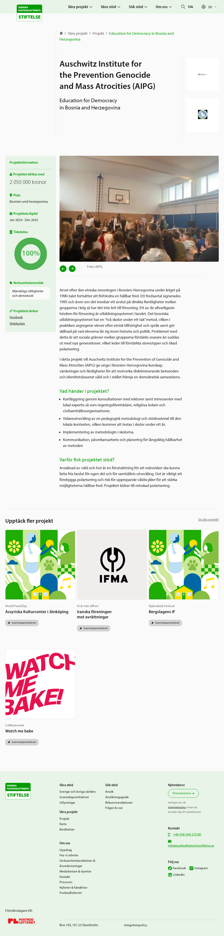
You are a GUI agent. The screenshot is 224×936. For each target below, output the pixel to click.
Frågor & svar (114, 808)
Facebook (16, 317)
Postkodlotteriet (71, 893)
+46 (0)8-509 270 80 (187, 834)
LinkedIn (179, 875)
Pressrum (66, 882)
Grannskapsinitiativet (23, 622)
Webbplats (17, 323)
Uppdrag (66, 850)
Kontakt (65, 877)
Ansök (109, 792)
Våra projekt (78, 33)
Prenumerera (182, 793)
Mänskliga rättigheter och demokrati (28, 293)
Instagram (201, 868)
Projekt (98, 33)
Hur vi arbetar (69, 855)
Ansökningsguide (117, 797)
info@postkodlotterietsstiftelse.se (191, 846)
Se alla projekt (208, 519)
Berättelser (67, 829)
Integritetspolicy (177, 807)
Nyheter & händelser (74, 887)
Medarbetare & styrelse (75, 871)
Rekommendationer (119, 803)
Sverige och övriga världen (78, 792)
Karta (63, 824)
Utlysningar (67, 803)
